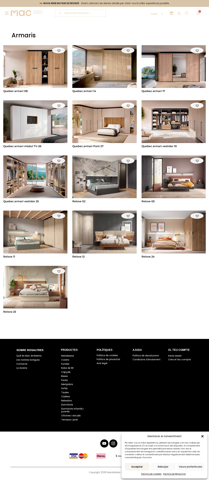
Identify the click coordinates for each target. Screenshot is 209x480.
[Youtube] (104, 443)
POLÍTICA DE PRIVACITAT (174, 474)
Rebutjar (163, 466)
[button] (202, 436)
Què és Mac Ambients (29, 355)
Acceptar (137, 466)
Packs (64, 380)
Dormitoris (67, 404)
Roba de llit (67, 368)
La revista (21, 368)
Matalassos (67, 355)
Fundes (65, 364)
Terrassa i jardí (69, 419)
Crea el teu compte (179, 359)
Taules (65, 392)
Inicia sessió (175, 355)
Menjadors (67, 384)
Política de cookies (107, 355)
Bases (64, 376)
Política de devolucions (146, 355)
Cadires (65, 396)
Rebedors (66, 400)
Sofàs (64, 388)
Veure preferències (190, 466)
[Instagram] (113, 443)
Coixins (65, 359)
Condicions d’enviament (147, 359)
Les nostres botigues (28, 359)
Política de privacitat (108, 359)
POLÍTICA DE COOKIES (151, 474)
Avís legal (102, 363)
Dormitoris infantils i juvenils (72, 410)
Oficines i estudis (71, 415)
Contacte (21, 364)
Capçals (66, 372)
